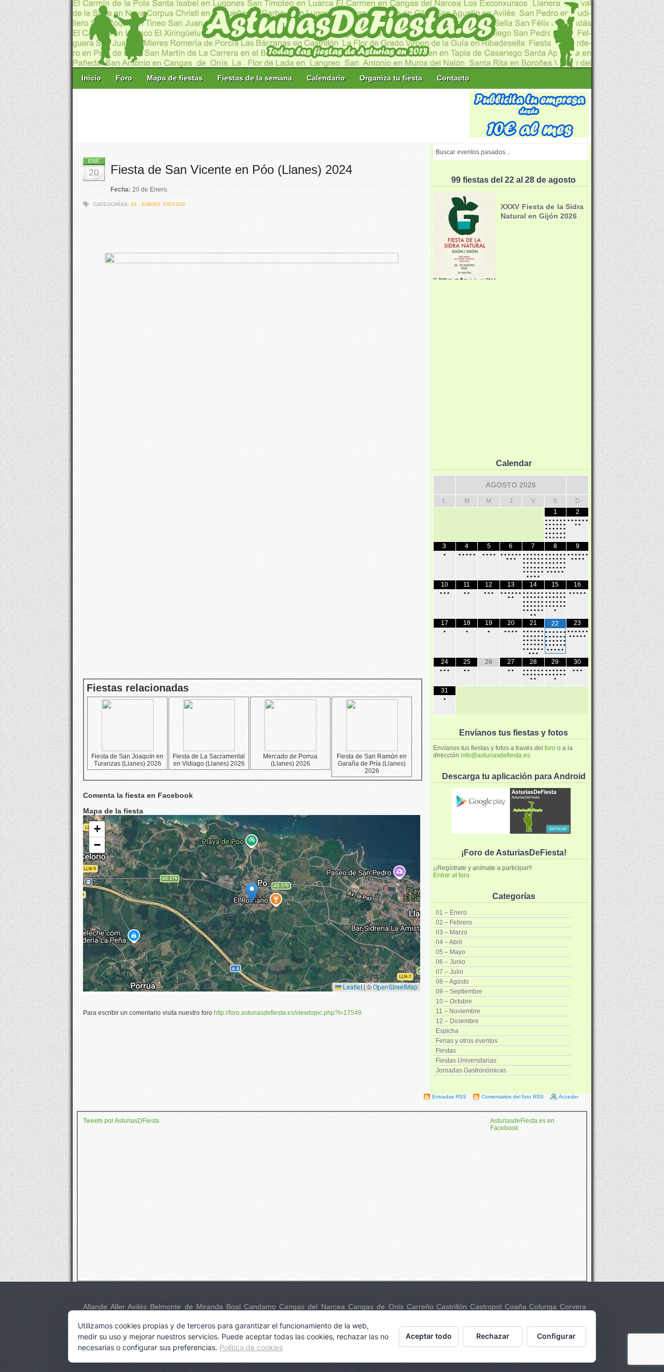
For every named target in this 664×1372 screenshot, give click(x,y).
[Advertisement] (272, 115)
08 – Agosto (452, 981)
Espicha (447, 1031)
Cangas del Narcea (312, 1306)
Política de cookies (251, 1347)
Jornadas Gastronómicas (471, 1070)
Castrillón (451, 1306)
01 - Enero (145, 204)
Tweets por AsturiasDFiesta (121, 1120)
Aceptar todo (429, 1336)
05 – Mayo (450, 952)
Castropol (486, 1306)
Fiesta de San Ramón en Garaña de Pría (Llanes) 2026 (372, 764)
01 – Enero (451, 912)
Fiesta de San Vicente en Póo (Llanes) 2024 (231, 169)
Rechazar (492, 1336)
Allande (95, 1306)
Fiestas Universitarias (466, 1060)
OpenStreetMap (395, 986)
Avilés (137, 1306)
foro (550, 748)
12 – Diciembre (457, 1021)
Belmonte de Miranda (186, 1306)
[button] (251, 892)
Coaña (516, 1306)
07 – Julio (449, 971)
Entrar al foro (451, 875)
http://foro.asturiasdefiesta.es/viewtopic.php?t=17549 (288, 1012)
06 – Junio (450, 962)
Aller (117, 1306)
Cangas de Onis (376, 1306)
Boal (233, 1306)
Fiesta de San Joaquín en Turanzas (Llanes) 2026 (127, 760)
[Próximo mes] (577, 485)
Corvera (573, 1306)
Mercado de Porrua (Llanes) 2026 (290, 760)
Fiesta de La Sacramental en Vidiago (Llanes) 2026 (209, 760)
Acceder (568, 1096)
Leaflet (351, 986)
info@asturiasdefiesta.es (495, 755)
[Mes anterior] (444, 485)
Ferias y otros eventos (466, 1040)
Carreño (420, 1306)
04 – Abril (449, 942)
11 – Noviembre (458, 1011)
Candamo (260, 1306)
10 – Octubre (454, 1001)
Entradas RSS (449, 1096)
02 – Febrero (454, 922)
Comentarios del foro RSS (512, 1096)
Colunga (543, 1306)
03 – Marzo (451, 932)
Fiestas (446, 1050)
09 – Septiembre (459, 991)
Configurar (556, 1336)
